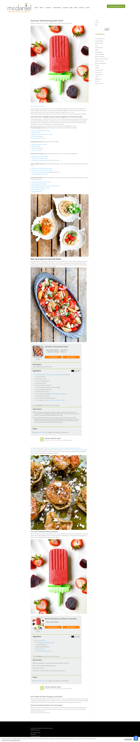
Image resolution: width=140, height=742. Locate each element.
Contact (97, 22)
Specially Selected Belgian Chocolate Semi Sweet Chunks (45, 186)
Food (59, 23)
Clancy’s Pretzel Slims (37, 191)
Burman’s (39, 381)
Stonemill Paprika (36, 132)
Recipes (70, 23)
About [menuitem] (41, 7)
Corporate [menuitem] (65, 7)
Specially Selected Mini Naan (39, 138)
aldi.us (79, 702)
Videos (96, 76)
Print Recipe (42, 106)
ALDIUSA (44, 112)
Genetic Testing (99, 47)
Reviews (97, 67)
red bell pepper (50, 160)
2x (75, 371)
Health (96, 50)
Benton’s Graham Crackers (38, 189)
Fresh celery (35, 136)
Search (107, 29)
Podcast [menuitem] (81, 7)
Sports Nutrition (99, 70)
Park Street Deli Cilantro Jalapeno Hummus (42, 168)
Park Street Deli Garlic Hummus (39, 144)
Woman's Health (99, 83)
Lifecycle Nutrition (99, 54)
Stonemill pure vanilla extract (44, 651)
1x (72, 371)
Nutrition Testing (99, 61)
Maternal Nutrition (99, 56)
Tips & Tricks (98, 72)
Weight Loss (98, 79)
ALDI (76, 122)
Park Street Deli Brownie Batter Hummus (41, 182)
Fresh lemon (35, 148)
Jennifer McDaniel (36, 23)
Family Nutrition (53, 23)
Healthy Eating (64, 23)
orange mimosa (42, 640)
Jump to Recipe (34, 106)
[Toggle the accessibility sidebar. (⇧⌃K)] (136, 738)
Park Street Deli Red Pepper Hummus (41, 130)
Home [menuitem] (36, 7)
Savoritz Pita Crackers (37, 150)
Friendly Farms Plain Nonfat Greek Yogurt (42, 170)
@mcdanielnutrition (41, 432)
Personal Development (100, 63)
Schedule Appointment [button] (116, 6)
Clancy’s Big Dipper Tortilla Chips (40, 174)
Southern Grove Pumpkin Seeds (39, 158)
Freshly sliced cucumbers (38, 160)
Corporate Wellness (100, 38)
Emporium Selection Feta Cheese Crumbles (42, 134)
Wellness (97, 81)
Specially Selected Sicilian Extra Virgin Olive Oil (48, 374)
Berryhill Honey (41, 649)
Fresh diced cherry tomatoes (39, 172)
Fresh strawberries (36, 184)
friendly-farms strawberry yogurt (46, 642)
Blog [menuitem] (71, 7)
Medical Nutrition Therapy (101, 59)
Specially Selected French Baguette (57, 393)
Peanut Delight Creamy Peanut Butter (41, 187)
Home (96, 20)
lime (49, 172)
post (48, 712)
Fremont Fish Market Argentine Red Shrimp (72, 450)
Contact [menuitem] (87, 7)
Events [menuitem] (76, 7)
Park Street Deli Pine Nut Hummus (40, 156)
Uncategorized (98, 74)
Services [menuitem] (48, 7)
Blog (96, 25)
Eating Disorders (99, 41)
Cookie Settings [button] (128, 739)
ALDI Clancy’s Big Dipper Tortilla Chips (56, 448)
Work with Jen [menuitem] (57, 7)
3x (78, 371)
